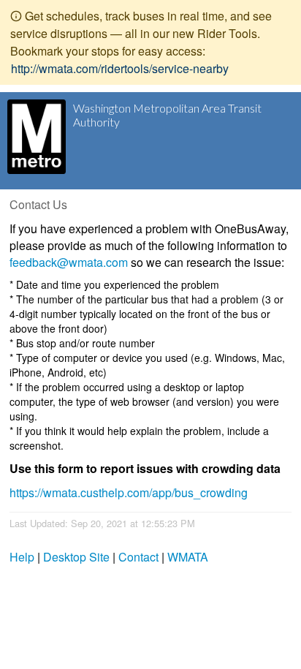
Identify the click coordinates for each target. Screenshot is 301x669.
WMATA (187, 556)
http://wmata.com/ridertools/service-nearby (120, 68)
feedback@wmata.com (68, 262)
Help (21, 556)
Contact (138, 556)
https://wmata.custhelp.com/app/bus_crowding (128, 492)
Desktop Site (76, 556)
